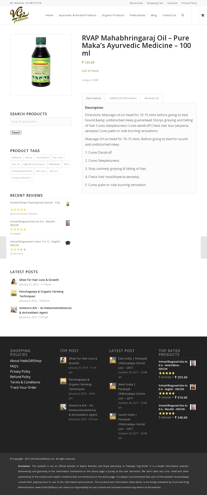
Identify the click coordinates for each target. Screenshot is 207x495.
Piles (66, 164)
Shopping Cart (155, 2)
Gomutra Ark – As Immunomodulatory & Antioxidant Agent (83, 410)
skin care (41, 170)
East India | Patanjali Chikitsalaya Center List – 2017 (132, 363)
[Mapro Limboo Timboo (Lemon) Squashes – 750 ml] (3, 247)
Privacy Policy (189, 2)
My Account (136, 2)
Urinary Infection (21, 177)
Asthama (16, 157)
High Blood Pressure (34, 164)
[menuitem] (136, 3)
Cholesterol (43, 157)
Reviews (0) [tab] (152, 98)
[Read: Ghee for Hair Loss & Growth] (13, 281)
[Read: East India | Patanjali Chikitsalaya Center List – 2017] (112, 360)
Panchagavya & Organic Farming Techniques (80, 384)
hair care (58, 157)
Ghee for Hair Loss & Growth (39, 280)
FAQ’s (14, 366)
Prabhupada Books (22, 170)
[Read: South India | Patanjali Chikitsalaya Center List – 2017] (112, 416)
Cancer (29, 157)
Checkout (172, 2)
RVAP (95, 79)
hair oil (15, 164)
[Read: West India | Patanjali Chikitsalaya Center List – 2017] (112, 386)
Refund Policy (20, 376)
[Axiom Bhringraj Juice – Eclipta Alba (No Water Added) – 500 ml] (204, 247)
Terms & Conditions (25, 382)
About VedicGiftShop (25, 361)
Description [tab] (93, 98)
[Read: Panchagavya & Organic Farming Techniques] (13, 293)
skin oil (53, 170)
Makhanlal (54, 164)
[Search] (183, 15)
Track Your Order (23, 387)
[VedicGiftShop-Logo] (19, 15)
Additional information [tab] (123, 98)
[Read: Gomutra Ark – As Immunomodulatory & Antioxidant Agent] (13, 309)
